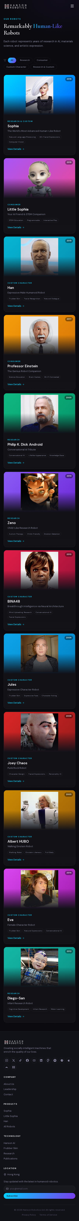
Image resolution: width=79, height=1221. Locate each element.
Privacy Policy (29, 1215)
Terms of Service (48, 1215)
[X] (14, 1060)
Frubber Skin (11, 1148)
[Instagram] (7, 1060)
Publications (10, 1158)
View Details (14, 149)
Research (25, 60)
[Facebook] (27, 1060)
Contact (8, 1094)
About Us (9, 1084)
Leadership (10, 1089)
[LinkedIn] (41, 1060)
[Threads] (48, 1060)
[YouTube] (34, 1060)
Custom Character (16, 67)
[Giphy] (14, 1067)
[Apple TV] (69, 1060)
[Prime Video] (7, 1067)
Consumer (42, 60)
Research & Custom (43, 67)
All (12, 60)
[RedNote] (62, 1060)
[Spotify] (55, 1060)
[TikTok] (20, 1060)
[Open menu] (72, 6)
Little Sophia (11, 1116)
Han (6, 1121)
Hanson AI (9, 1143)
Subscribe (12, 1195)
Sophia (7, 1110)
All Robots (9, 1126)
